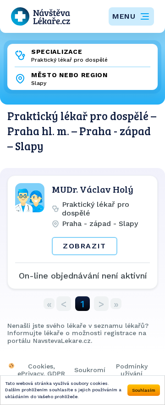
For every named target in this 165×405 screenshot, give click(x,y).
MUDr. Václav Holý (92, 189)
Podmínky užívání (132, 370)
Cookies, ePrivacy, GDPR (41, 370)
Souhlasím (143, 390)
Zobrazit (84, 246)
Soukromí (89, 369)
